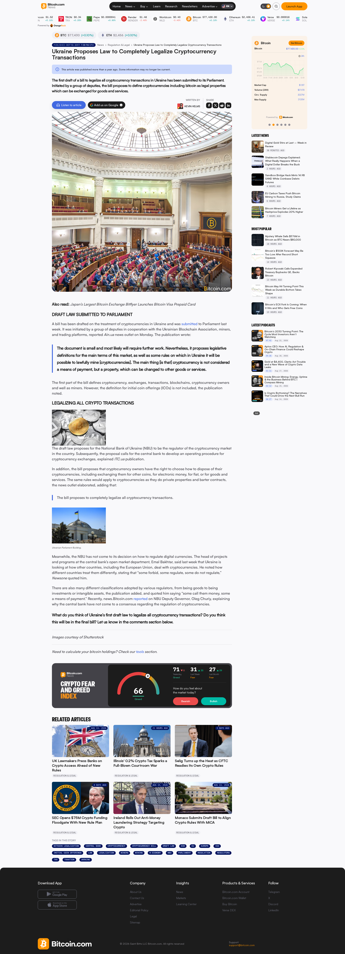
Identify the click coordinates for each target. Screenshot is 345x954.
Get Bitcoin (296, 43)
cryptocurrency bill (144, 846)
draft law (168, 846)
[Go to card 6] (289, 125)
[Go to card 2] (273, 125)
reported (141, 598)
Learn (156, 6)
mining (139, 852)
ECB (183, 846)
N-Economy (155, 852)
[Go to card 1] (269, 125)
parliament (184, 852)
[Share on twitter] (215, 105)
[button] (121, 105)
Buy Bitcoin (229, 904)
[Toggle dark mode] (266, 6)
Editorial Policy (139, 910)
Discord (273, 904)
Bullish (213, 701)
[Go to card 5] (285, 125)
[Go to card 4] (281, 125)
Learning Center (186, 904)
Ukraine (85, 859)
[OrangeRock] (58, 25)
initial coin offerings (67, 852)
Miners (124, 852)
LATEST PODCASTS (263, 325)
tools (140, 651)
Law (90, 852)
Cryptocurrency (116, 846)
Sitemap (135, 922)
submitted (189, 324)
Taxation (69, 859)
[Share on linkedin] (228, 105)
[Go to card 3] (277, 125)
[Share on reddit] (222, 105)
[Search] (276, 6)
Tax (56, 859)
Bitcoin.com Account (235, 892)
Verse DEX (229, 910)
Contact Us (137, 898)
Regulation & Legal (119, 44)
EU (193, 846)
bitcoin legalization (66, 846)
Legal (133, 916)
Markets (181, 898)
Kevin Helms (192, 106)
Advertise (208, 6)
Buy (142, 6)
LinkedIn (273, 910)
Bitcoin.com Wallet (234, 898)
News (128, 6)
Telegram (274, 892)
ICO (217, 846)
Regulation (204, 852)
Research (171, 6)
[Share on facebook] (209, 105)
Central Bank (93, 846)
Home (117, 6)
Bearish (185, 701)
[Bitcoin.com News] (53, 6)
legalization (106, 852)
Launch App (294, 6)
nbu (169, 852)
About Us (135, 892)
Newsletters (189, 6)
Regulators (223, 852)
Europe (204, 846)
